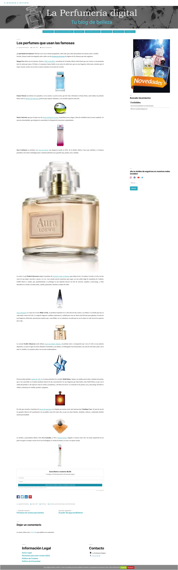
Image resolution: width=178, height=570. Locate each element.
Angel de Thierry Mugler (53, 344)
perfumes (51, 504)
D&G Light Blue (49, 61)
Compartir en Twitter (22, 496)
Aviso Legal (27, 553)
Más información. (114, 567)
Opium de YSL (36, 379)
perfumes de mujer (60, 504)
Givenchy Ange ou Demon (61, 276)
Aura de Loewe (43, 150)
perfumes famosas (70, 504)
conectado (33, 532)
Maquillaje (118, 31)
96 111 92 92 (24, 3)
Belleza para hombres (64, 31)
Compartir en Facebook (18, 496)
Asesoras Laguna (93, 31)
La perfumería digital (30, 7)
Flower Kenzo (62, 438)
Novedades (107, 31)
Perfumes (79, 31)
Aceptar (123, 567)
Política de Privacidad (31, 561)
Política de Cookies (30, 558)
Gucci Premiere (21, 313)
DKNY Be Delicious (32, 99)
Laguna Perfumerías (23, 47)
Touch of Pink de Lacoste (50, 117)
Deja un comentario (47, 47)
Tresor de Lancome (45, 409)
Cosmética (130, 31)
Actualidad (48, 31)
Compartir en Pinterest (30, 496)
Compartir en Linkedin (26, 496)
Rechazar (130, 567)
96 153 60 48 (11, 3)
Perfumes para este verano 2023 (36, 556)
